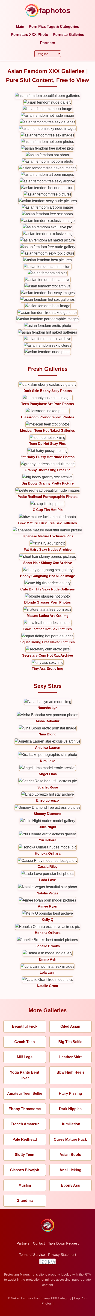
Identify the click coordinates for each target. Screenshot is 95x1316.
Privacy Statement (62, 1254)
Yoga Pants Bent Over (24, 1075)
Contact (39, 1243)
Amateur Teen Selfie (24, 1093)
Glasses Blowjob (24, 1170)
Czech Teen (24, 1042)
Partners (47, 43)
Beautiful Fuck (24, 1026)
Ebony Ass (70, 1185)
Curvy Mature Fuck (70, 1139)
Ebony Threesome (25, 1109)
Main (20, 26)
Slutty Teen (24, 1155)
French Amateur (25, 1124)
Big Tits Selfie (70, 1042)
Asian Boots (70, 1155)
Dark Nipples (70, 1109)
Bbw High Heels (70, 1072)
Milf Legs (25, 1057)
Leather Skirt (70, 1057)
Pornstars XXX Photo (29, 35)
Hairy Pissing (70, 1093)
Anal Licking (70, 1170)
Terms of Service (32, 1254)
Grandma (25, 1201)
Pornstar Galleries (68, 35)
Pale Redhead (24, 1139)
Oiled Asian (70, 1026)
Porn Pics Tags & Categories (54, 26)
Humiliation (70, 1124)
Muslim (24, 1185)
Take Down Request (63, 1243)
